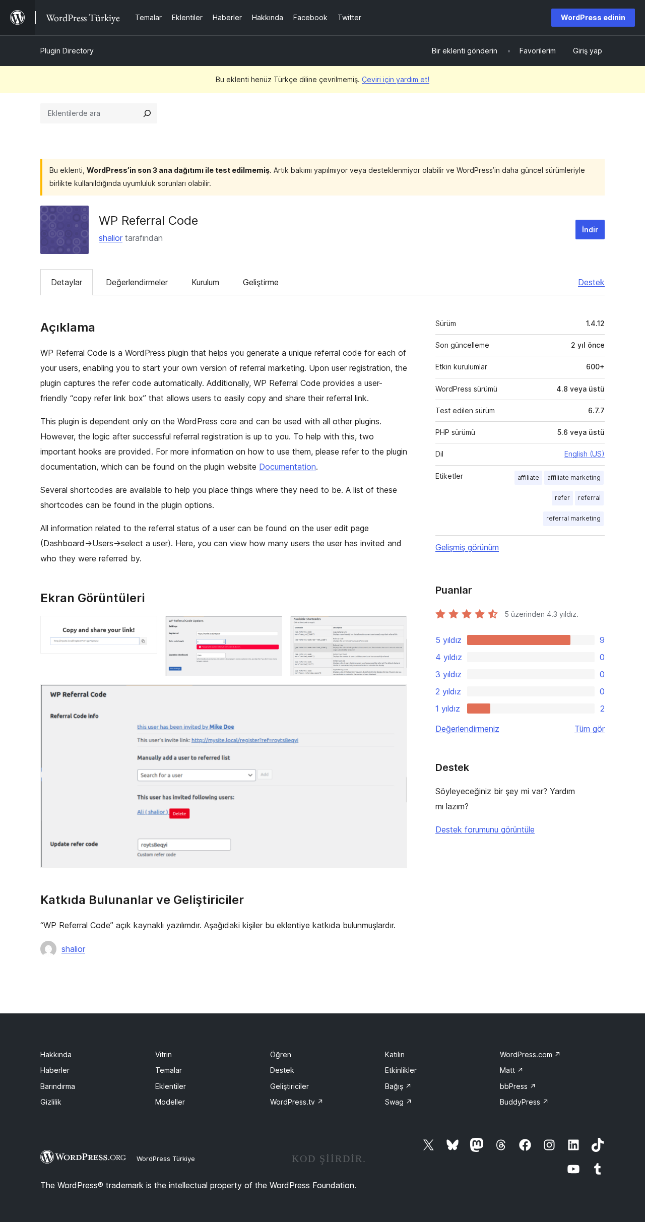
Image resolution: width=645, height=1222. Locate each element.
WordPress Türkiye (166, 1158)
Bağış (398, 1086)
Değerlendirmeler (137, 282)
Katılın (395, 1054)
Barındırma (57, 1086)
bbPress (518, 1086)
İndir (590, 229)
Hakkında (56, 1054)
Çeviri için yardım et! (395, 79)
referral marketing (573, 518)
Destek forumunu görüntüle (485, 829)
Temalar (168, 1070)
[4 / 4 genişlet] (394, 698)
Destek (591, 282)
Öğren (280, 1054)
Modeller (170, 1102)
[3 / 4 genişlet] (394, 629)
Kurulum (205, 282)
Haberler (55, 1070)
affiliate (528, 477)
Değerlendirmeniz (467, 729)
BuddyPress (524, 1102)
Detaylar (66, 282)
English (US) (584, 453)
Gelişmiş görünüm (467, 547)
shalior (110, 238)
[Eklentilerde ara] (147, 113)
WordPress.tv (297, 1102)
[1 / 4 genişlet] (144, 629)
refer (562, 497)
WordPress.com (530, 1054)
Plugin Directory (67, 50)
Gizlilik (50, 1102)
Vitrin (163, 1054)
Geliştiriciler (289, 1086)
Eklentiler (170, 1086)
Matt (512, 1070)
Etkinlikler (401, 1070)
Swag (398, 1102)
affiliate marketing (574, 477)
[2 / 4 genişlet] (269, 629)
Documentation (287, 467)
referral (589, 497)
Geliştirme (261, 282)
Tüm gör (589, 729)
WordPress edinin (593, 17)
